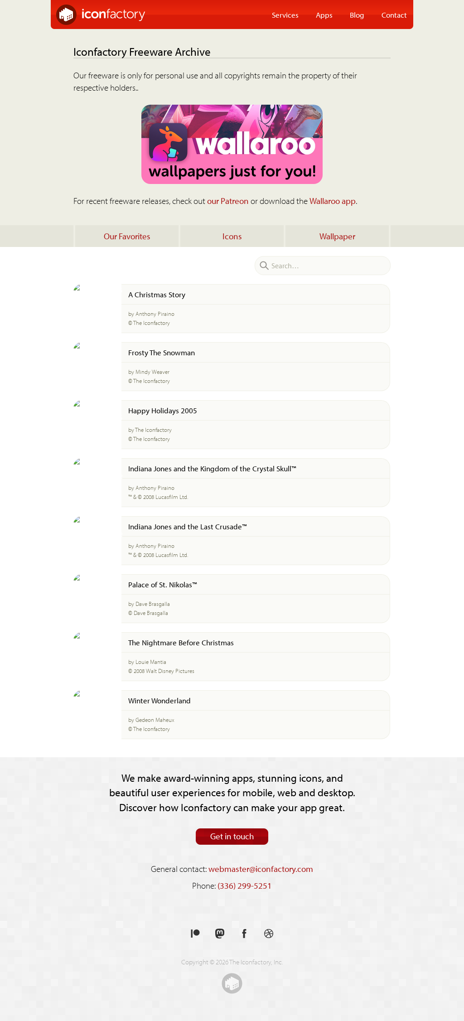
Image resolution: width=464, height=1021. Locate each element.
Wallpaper (337, 236)
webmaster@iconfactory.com (260, 868)
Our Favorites (127, 236)
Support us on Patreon (195, 934)
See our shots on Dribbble (268, 934)
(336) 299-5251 (245, 885)
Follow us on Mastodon (219, 934)
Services (285, 14)
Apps (324, 14)
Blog (357, 14)
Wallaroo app (332, 200)
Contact (394, 14)
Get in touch (232, 836)
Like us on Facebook (244, 934)
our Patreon (228, 200)
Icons (232, 236)
